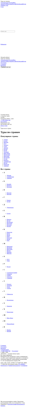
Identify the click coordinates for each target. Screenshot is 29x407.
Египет (11, 2)
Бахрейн (9, 184)
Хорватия (9, 306)
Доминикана (10, 207)
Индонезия (7, 157)
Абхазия (20, 4)
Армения (6, 165)
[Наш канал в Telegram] (12, 377)
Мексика (9, 253)
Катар (8, 233)
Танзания (6, 152)
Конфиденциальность (14, 365)
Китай (5, 150)
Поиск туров (4, 125)
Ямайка (9, 330)
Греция (9, 200)
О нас (2, 6)
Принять (3, 405)
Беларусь (6, 160)
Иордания (9, 223)
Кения (8, 235)
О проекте (3, 345)
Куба (17, 4)
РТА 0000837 (21, 364)
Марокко (9, 252)
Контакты (3, 348)
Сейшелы (9, 274)
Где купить (3, 346)
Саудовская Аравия (12, 272)
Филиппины (10, 300)
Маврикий (9, 246)
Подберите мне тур (5, 67)
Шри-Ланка (7, 153)
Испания (9, 225)
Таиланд (6, 2)
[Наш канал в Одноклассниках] (12, 400)
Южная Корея (10, 324)
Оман (8, 260)
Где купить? (4, 121)
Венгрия (9, 193)
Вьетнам (6, 142)
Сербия (9, 275)
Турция (2, 2)
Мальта (9, 250)
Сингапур (9, 276)
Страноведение (5, 349)
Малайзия (9, 248)
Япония (9, 331)
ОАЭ (5, 4)
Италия (9, 226)
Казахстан (6, 164)
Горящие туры (4, 5)
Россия (14, 4)
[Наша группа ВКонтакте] (12, 389)
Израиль (9, 219)
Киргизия (9, 237)
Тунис (5, 146)
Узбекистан (10, 294)
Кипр (8, 236)
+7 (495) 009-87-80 (5, 120)
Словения (9, 278)
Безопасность (4, 365)
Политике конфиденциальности (16, 404)
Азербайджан (7, 161)
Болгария (9, 187)
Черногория (7, 154)
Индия (24, 4)
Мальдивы (9, 4)
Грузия (5, 159)
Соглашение (24, 365)
